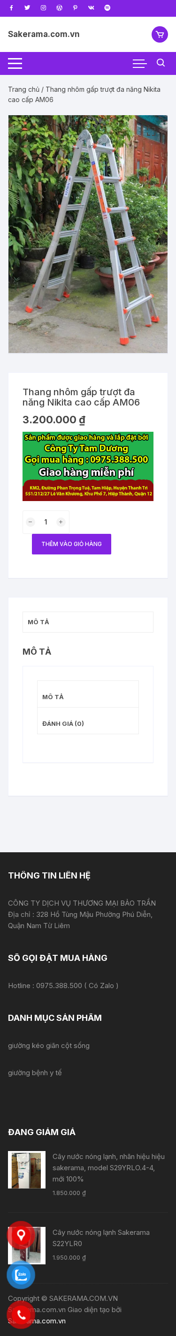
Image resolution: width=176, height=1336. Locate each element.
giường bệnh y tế (35, 1072)
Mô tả (53, 697)
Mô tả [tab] (38, 622)
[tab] (88, 694)
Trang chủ (23, 89)
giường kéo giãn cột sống (49, 1045)
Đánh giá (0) (63, 723)
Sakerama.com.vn (44, 34)
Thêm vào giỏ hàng (71, 543)
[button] (151, 132)
